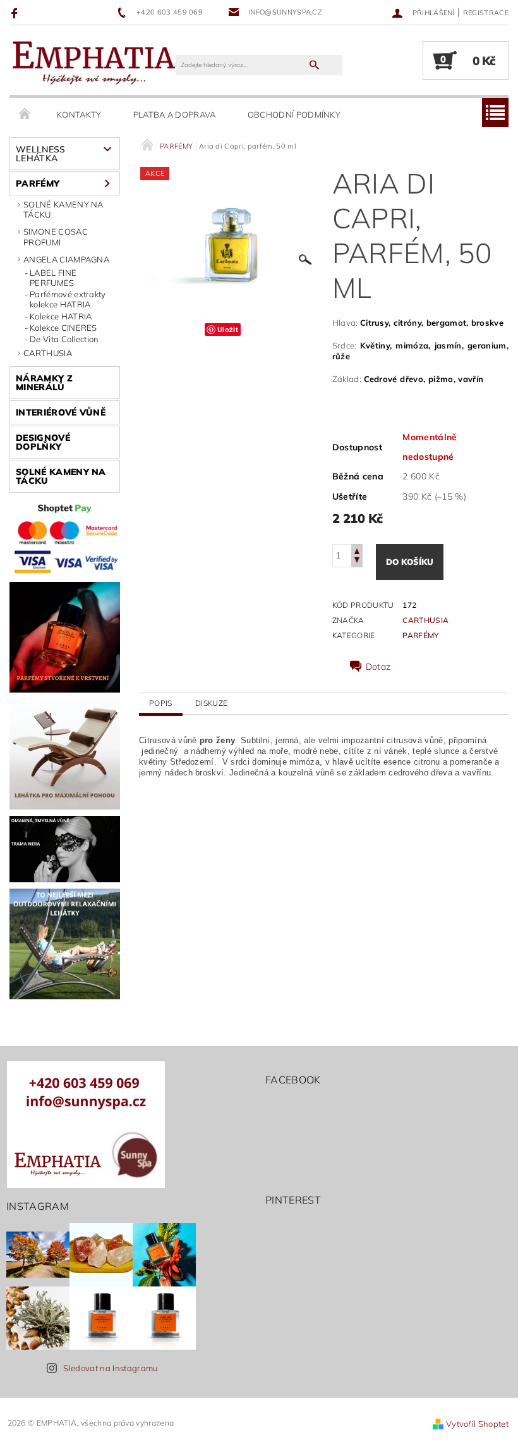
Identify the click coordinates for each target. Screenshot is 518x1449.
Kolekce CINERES (63, 328)
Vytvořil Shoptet (477, 1424)
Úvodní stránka (25, 114)
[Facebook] (16, 12)
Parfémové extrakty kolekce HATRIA (68, 299)
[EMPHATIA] (94, 61)
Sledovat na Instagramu (110, 1368)
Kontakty (79, 114)
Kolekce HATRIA (61, 316)
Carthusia (47, 353)
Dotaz (378, 666)
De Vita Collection (64, 339)
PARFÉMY (37, 183)
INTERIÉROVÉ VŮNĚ (60, 412)
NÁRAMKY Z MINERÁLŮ (44, 383)
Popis (160, 703)
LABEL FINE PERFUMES (53, 278)
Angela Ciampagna (66, 259)
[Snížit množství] (357, 561)
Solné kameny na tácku (63, 209)
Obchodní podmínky (294, 114)
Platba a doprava (174, 114)
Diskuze (211, 703)
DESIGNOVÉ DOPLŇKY (43, 442)
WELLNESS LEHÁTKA (41, 154)
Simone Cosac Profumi (55, 236)
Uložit (227, 329)
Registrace (486, 12)
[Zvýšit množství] (357, 550)
